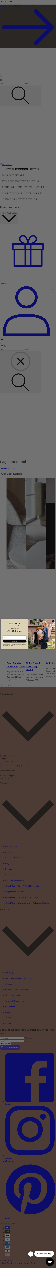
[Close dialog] (53, 621)
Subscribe (14, 641)
